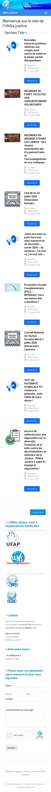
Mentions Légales (13, 771)
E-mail (9, 699)
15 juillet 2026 (33, 312)
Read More (32, 80)
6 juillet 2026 (33, 411)
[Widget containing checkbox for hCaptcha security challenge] (25, 735)
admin (33, 65)
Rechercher (38, 512)
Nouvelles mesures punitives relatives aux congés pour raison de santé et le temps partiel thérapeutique (35, 50)
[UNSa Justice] (25, 4)
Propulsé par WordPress (34, 784)
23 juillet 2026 (33, 214)
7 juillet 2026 (33, 360)
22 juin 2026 (33, 479)
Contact (27, 771)
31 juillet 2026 (33, 115)
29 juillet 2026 (33, 173)
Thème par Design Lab (25, 787)
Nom (8, 685)
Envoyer (11, 747)
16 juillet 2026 (33, 265)
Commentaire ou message (19, 710)
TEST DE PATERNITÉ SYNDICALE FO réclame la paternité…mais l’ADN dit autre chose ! (33, 390)
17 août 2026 (33, 71)
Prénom (8, 694)
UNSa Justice (10, 12)
